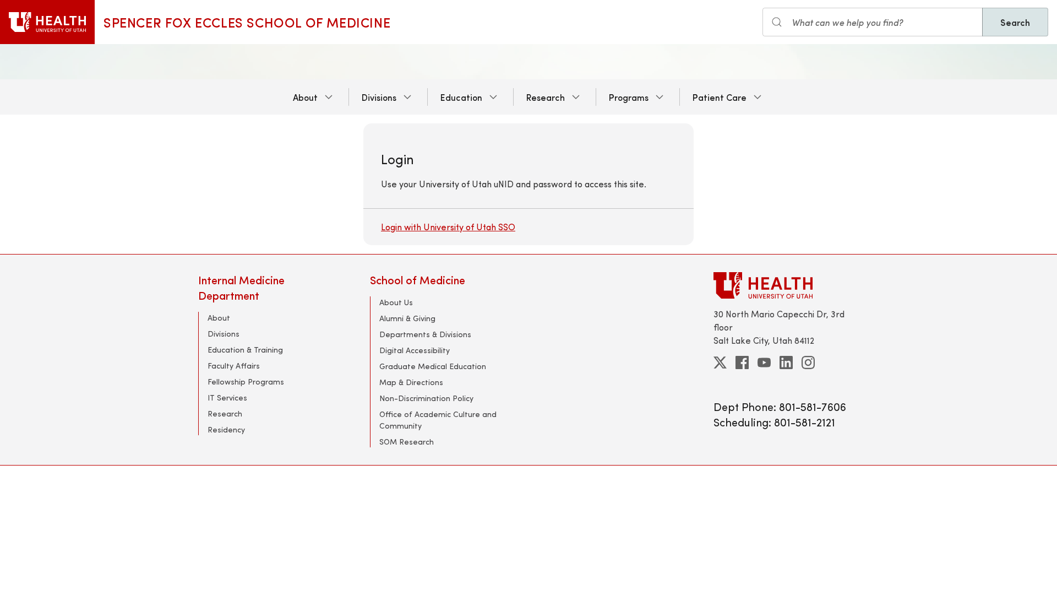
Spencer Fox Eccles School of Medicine (246, 22)
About (305, 97)
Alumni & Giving (407, 318)
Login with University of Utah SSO (448, 226)
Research (545, 97)
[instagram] (808, 362)
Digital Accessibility (414, 350)
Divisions (379, 97)
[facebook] (742, 362)
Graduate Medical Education (432, 366)
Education (461, 97)
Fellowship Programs (246, 381)
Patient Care (720, 97)
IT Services (227, 397)
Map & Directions (411, 382)
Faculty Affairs (234, 365)
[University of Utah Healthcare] (786, 285)
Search (1015, 22)
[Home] (47, 22)
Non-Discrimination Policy (426, 398)
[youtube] (764, 362)
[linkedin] (786, 362)
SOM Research (406, 441)
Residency (226, 429)
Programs (629, 97)
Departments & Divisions (425, 334)
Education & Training (245, 349)
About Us (396, 302)
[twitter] (720, 362)
